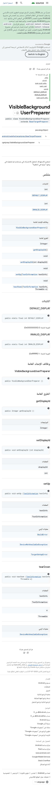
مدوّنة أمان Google (43, 724)
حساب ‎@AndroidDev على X (40, 716)
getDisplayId (39, 250)
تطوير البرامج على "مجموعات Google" (37, 731)
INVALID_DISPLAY (40, 210)
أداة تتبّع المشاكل (45, 764)
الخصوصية (6, 773)
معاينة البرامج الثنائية (43, 694)
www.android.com (43, 753)
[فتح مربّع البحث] (21, 2)
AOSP (48, 64)
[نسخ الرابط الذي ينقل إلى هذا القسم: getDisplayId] (33, 401)
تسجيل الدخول (8, 3)
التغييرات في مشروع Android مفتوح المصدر (33, 32)
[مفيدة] (34, 69)
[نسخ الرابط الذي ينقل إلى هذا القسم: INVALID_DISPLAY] (28, 334)
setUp (18, 274)
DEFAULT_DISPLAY (40, 195)
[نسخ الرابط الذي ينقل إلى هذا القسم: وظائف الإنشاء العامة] (25, 364)
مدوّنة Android (45, 720)
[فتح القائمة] (47, 3)
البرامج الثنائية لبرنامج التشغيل (41, 702)
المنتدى (33, 773)
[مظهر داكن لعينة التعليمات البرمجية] (48, 315)
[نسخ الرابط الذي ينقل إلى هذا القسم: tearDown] (36, 567)
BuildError (42, 534)
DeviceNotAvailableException (34, 544)
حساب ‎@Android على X (42, 712)
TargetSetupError (39, 554)
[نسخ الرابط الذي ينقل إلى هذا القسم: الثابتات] (39, 301)
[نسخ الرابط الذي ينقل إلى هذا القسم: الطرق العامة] (34, 394)
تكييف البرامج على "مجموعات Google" (37, 735)
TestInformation (29, 274)
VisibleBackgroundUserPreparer (31, 227)
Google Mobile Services (41, 757)
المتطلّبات (47, 687)
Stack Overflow (44, 760)
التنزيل (48, 691)
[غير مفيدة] (30, 69)
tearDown (17, 287)
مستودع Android (44, 683)
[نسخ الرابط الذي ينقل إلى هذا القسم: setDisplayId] (34, 440)
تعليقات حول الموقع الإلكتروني (39, 777)
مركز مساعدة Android (42, 745)
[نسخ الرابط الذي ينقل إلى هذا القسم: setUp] (41, 484)
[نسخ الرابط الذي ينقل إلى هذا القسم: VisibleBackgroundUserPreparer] (12, 371)
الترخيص (15, 773)
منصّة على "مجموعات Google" (40, 727)
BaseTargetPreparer (38, 121)
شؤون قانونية (24, 773)
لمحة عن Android (44, 773)
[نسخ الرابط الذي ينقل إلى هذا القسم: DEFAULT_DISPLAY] (27, 308)
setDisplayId (26, 262)
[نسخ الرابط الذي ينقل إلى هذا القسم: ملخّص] (40, 174)
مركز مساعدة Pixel (44, 749)
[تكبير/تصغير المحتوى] (36, 74)
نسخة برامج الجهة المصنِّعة (42, 698)
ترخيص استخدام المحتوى (35, 665)
